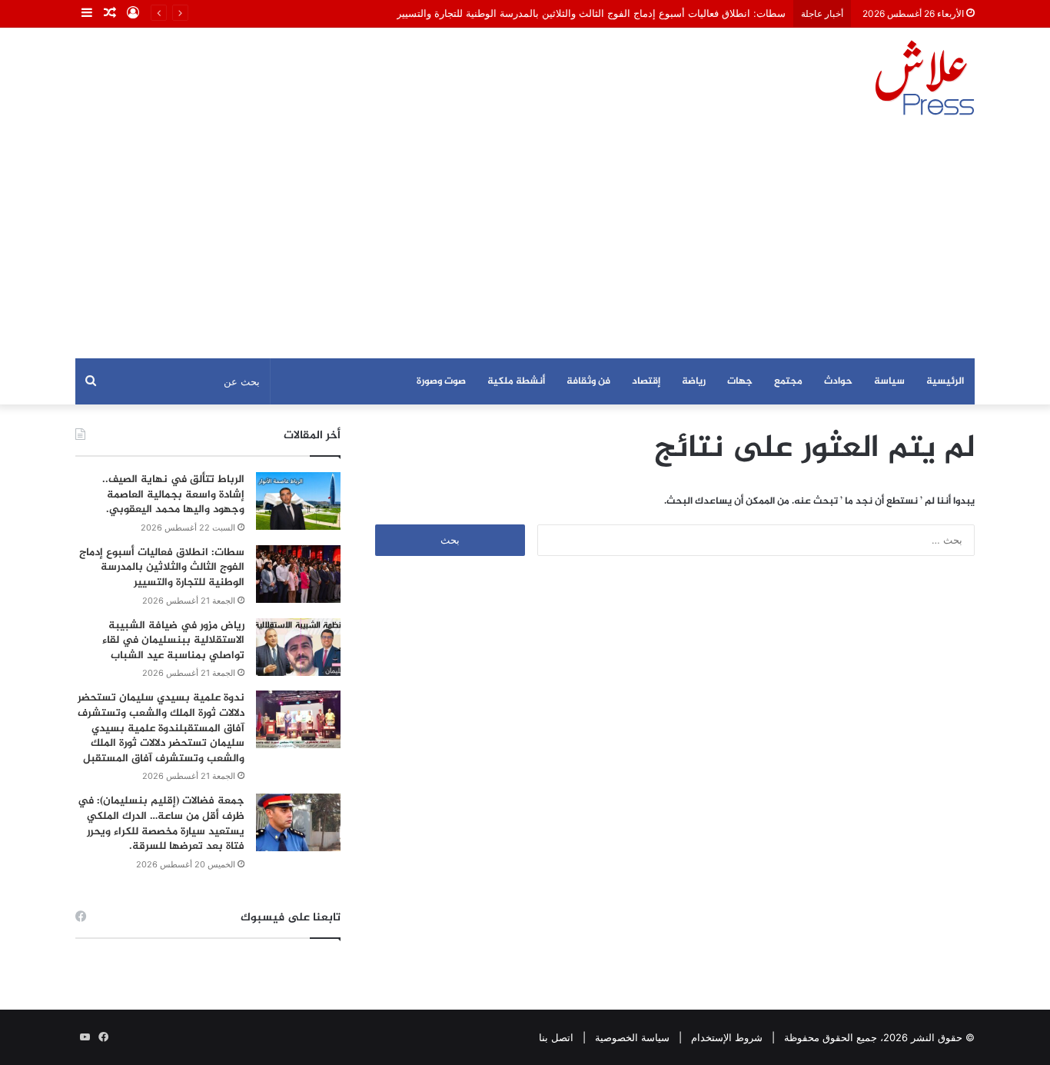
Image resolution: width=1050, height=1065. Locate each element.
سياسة (889, 381)
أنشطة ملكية (516, 381)
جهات (740, 381)
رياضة (694, 381)
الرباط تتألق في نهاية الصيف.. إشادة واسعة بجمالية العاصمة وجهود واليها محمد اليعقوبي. (173, 494)
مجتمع (788, 381)
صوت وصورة (441, 381)
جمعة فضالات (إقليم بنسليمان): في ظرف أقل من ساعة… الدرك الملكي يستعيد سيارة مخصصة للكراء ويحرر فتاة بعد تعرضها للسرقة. (161, 823)
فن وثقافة (588, 381)
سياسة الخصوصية (632, 1037)
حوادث (838, 381)
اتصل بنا (556, 1037)
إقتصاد (646, 381)
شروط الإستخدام (727, 1037)
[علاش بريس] (925, 78)
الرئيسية (945, 381)
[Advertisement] (525, 243)
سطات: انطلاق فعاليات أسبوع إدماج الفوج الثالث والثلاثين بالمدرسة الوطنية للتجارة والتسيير (591, 13)
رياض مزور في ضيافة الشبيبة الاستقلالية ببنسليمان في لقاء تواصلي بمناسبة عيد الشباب (173, 640)
